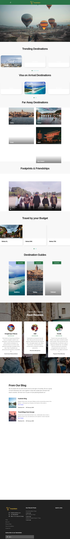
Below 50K (28, 241)
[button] (32, 364)
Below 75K (52, 241)
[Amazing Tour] (12, 403)
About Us (7, 521)
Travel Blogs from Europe (26, 412)
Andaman (35, 62)
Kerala (59, 62)
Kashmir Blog (22, 398)
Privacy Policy (8, 524)
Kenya (11, 88)
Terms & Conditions (9, 526)
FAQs (6, 519)
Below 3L (5, 241)
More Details (20, 404)
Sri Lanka (59, 88)
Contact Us (7, 528)
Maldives (11, 62)
